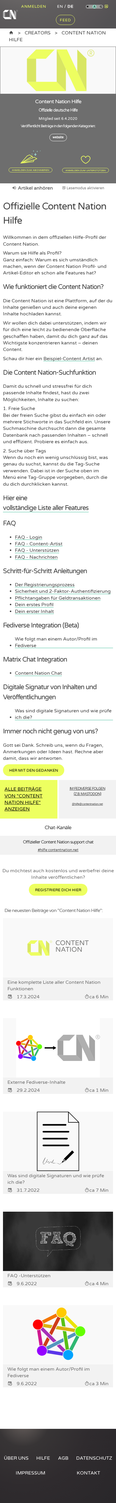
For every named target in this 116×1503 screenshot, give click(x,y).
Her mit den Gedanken (33, 770)
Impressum (30, 1473)
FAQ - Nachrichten (36, 557)
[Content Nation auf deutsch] (11, 33)
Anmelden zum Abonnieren (30, 170)
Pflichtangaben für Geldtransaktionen (58, 598)
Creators (38, 33)
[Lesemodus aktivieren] (106, 6)
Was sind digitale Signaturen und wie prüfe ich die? (63, 714)
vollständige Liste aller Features (46, 508)
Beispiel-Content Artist (69, 359)
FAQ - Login (28, 537)
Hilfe (43, 1458)
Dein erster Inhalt (34, 611)
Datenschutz (94, 1458)
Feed (65, 20)
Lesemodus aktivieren (85, 188)
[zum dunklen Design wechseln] (101, 7)
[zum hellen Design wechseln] (88, 7)
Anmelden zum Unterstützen (85, 170)
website (58, 137)
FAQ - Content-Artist (38, 544)
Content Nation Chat (38, 673)
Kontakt (88, 1473)
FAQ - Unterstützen (37, 550)
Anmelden (33, 6)
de (70, 6)
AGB (63, 1458)
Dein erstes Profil (34, 605)
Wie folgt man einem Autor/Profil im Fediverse (56, 642)
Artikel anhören (35, 188)
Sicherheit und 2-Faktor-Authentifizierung (63, 591)
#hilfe (58, 850)
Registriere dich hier (58, 890)
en (60, 6)
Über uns (16, 1458)
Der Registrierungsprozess (45, 585)
